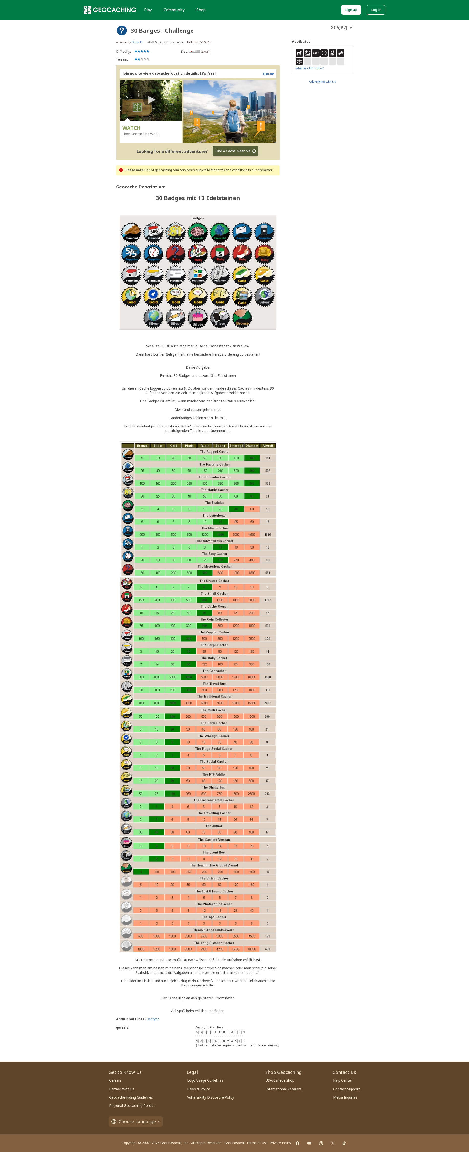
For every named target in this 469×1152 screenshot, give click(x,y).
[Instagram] (321, 1143)
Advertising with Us (322, 82)
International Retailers (283, 1089)
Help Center (342, 1080)
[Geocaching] (110, 10)
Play (148, 9)
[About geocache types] (122, 30)
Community (174, 9)
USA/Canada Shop (280, 1080)
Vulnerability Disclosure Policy (210, 1097)
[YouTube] (309, 1143)
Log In (376, 9)
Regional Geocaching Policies (132, 1105)
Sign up (351, 9)
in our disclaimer (260, 170)
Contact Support (346, 1089)
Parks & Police (198, 1089)
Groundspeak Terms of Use (246, 1143)
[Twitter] (333, 1143)
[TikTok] (344, 1143)
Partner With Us (121, 1089)
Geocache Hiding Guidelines (131, 1097)
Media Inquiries (345, 1097)
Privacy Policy (280, 1143)
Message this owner (169, 42)
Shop (201, 9)
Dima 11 (137, 42)
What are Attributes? (310, 68)
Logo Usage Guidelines (205, 1080)
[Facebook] (297, 1143)
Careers (115, 1080)
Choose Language (137, 1121)
